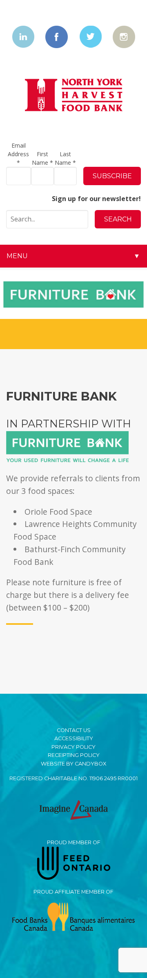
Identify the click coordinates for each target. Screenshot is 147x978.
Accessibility (73, 738)
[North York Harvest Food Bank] (73, 95)
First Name (42, 158)
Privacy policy (73, 747)
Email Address (18, 154)
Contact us (74, 730)
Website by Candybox (73, 764)
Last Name (65, 158)
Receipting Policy (74, 755)
